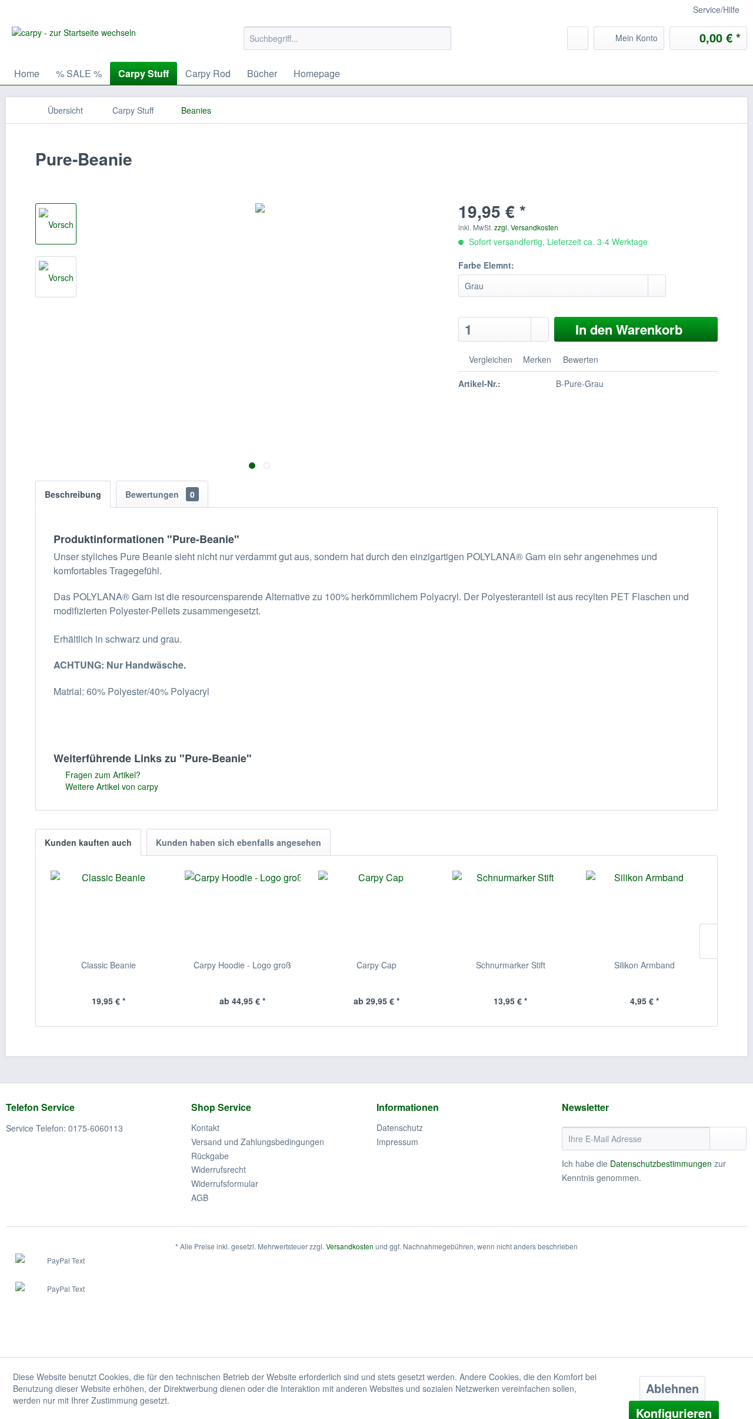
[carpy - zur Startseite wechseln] (74, 41)
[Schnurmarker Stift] (510, 912)
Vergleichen (489, 359)
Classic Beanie (108, 965)
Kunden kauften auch (88, 842)
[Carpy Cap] (376, 912)
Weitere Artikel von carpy (110, 786)
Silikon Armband (644, 965)
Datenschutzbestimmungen (661, 1163)
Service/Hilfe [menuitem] (716, 9)
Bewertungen (160, 494)
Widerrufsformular (224, 1183)
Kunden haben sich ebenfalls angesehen (238, 842)
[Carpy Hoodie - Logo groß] (243, 912)
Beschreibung (73, 494)
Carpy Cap (376, 965)
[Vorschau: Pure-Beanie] (55, 223)
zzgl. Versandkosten (526, 227)
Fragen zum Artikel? (102, 774)
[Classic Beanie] (109, 912)
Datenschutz (399, 1127)
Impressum (397, 1141)
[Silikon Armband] (644, 912)
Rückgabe (210, 1156)
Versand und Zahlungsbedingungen (257, 1141)
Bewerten (579, 359)
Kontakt (205, 1127)
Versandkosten (350, 1246)
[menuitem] (347, 38)
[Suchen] (440, 38)
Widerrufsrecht (218, 1169)
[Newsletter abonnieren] (728, 1138)
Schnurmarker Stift (510, 965)
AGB (199, 1197)
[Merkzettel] (577, 38)
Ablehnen (672, 1388)
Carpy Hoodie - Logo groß (242, 965)
